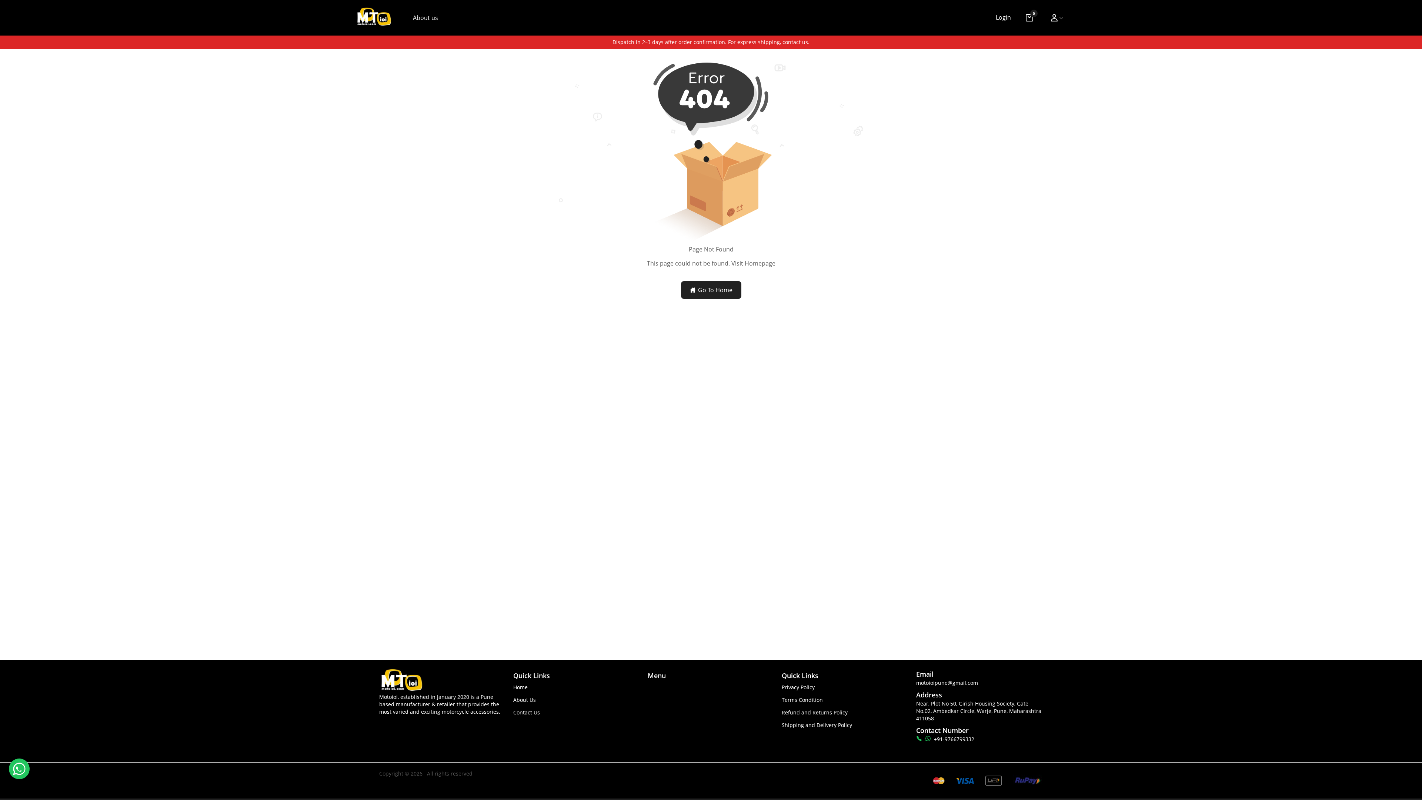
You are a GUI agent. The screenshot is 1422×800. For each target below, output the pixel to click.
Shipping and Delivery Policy (817, 725)
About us (425, 18)
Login (1003, 17)
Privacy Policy (798, 687)
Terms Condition (802, 699)
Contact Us (526, 712)
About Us (524, 699)
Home (520, 687)
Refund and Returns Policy (815, 712)
